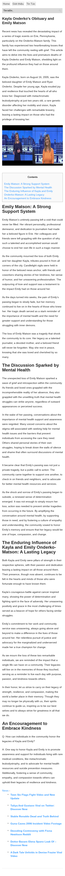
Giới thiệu (18, 3)
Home (6, 3)
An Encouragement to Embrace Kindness (27, 198)
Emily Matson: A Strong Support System (26, 183)
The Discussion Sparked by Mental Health (28, 187)
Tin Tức (31, 3)
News (5, 790)
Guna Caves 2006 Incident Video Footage (36, 823)
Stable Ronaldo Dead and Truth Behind (34, 816)
